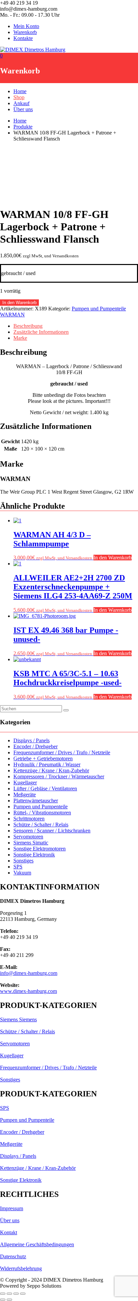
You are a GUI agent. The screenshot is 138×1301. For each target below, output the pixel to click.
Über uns (23, 109)
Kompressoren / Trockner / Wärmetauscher (58, 776)
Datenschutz (13, 1256)
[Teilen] (16, 1294)
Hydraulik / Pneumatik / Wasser (46, 764)
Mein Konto (26, 26)
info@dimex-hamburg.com (28, 973)
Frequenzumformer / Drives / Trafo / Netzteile (61, 752)
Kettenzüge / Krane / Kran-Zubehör (51, 770)
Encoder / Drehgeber (35, 746)
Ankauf (21, 103)
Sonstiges (23, 860)
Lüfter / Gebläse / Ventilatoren (45, 788)
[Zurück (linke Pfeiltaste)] (2, 1300)
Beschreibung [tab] (28, 326)
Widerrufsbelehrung (21, 1268)
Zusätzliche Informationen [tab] (41, 332)
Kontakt (8, 1232)
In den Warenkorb (19, 302)
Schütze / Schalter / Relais (40, 824)
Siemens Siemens (18, 1019)
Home (19, 91)
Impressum (11, 1208)
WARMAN (12, 314)
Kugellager (25, 782)
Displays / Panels (31, 740)
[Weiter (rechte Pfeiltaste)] (9, 1300)
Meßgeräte (24, 794)
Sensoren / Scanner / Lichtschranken (51, 830)
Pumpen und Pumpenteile (99, 308)
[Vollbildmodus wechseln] (9, 1294)
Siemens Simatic (30, 842)
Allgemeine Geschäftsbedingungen (37, 1244)
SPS (17, 866)
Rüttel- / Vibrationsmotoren (42, 812)
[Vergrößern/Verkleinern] (2, 1294)
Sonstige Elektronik (34, 854)
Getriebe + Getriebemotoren (43, 758)
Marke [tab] (20, 338)
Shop (18, 97)
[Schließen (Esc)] (22, 1294)
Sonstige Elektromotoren (39, 848)
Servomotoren (28, 836)
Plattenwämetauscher (35, 800)
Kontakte (23, 38)
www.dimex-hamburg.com (28, 991)
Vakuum (22, 872)
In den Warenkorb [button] (112, 557)
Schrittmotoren (29, 818)
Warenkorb (25, 32)
